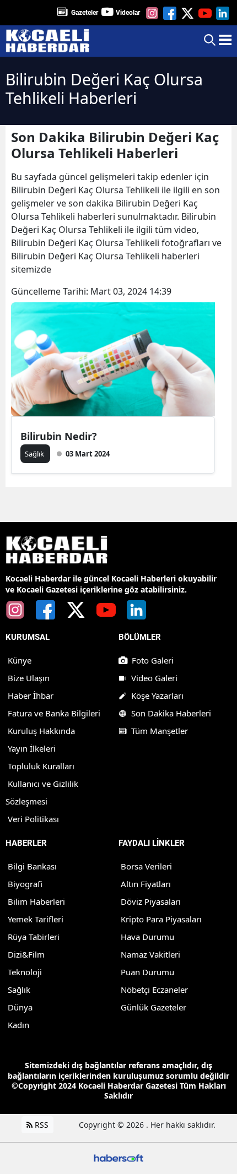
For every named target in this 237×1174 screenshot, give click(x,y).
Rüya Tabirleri (34, 936)
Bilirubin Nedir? (58, 436)
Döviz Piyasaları (151, 901)
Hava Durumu (147, 936)
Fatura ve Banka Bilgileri (54, 713)
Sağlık (19, 989)
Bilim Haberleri (36, 901)
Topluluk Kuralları (41, 765)
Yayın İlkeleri (32, 748)
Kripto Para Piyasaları (161, 919)
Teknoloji (25, 971)
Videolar (128, 13)
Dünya (20, 1007)
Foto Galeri (153, 660)
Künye (19, 660)
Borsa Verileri (146, 866)
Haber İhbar (30, 695)
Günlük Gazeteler (153, 1007)
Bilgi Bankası (32, 866)
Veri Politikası (33, 818)
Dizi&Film (26, 954)
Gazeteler (84, 13)
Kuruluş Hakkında (41, 730)
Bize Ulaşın (29, 677)
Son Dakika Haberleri (171, 713)
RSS (41, 1124)
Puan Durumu (147, 971)
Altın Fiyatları (146, 883)
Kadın (18, 1024)
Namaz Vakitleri (150, 954)
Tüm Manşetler (159, 730)
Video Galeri (154, 677)
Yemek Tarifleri (35, 919)
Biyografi (25, 883)
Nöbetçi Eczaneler (154, 989)
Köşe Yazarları (157, 695)
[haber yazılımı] (118, 1157)
